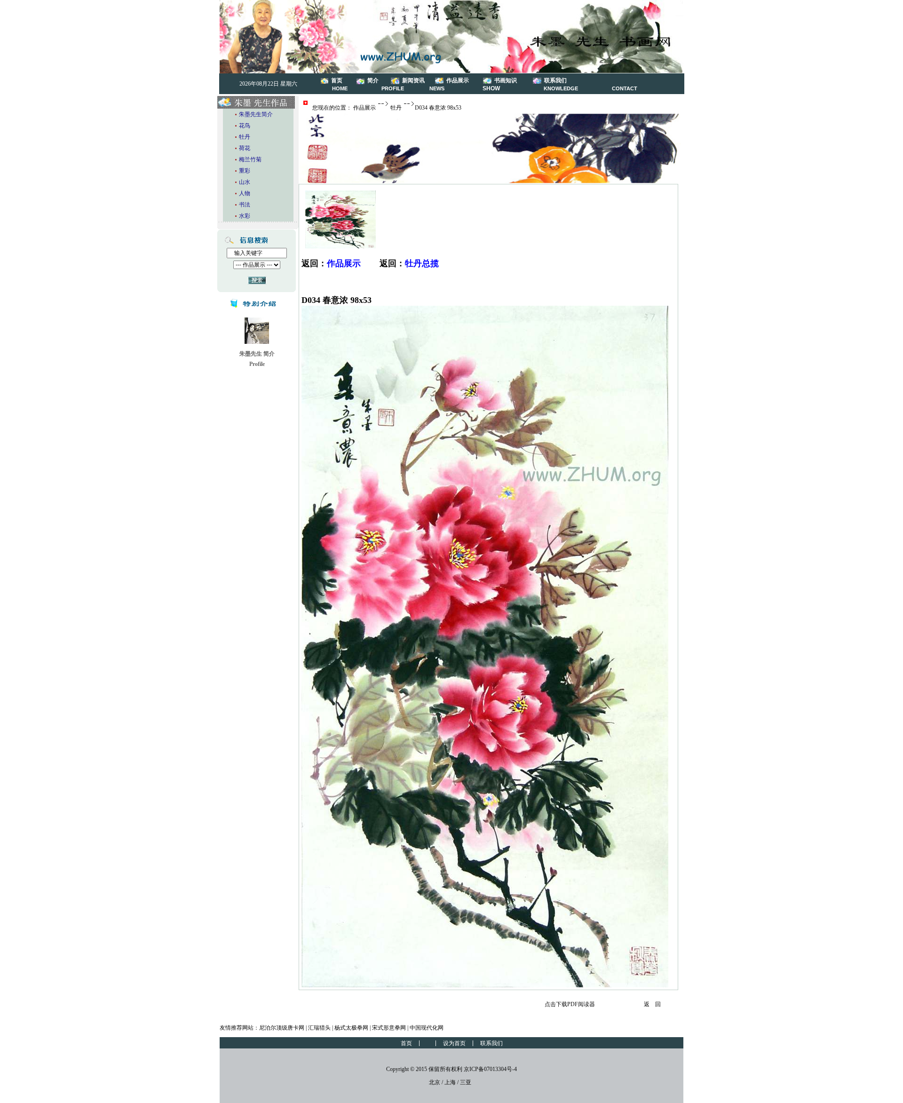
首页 (336, 80)
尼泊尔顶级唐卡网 (281, 1027)
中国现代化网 (427, 1027)
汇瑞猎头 (319, 1027)
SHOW (491, 88)
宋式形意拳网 (389, 1027)
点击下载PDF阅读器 (570, 1004)
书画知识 (505, 80)
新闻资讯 (413, 80)
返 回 (652, 1004)
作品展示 (457, 80)
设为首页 (454, 1043)
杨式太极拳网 (351, 1027)
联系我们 (555, 80)
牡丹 (396, 107)
